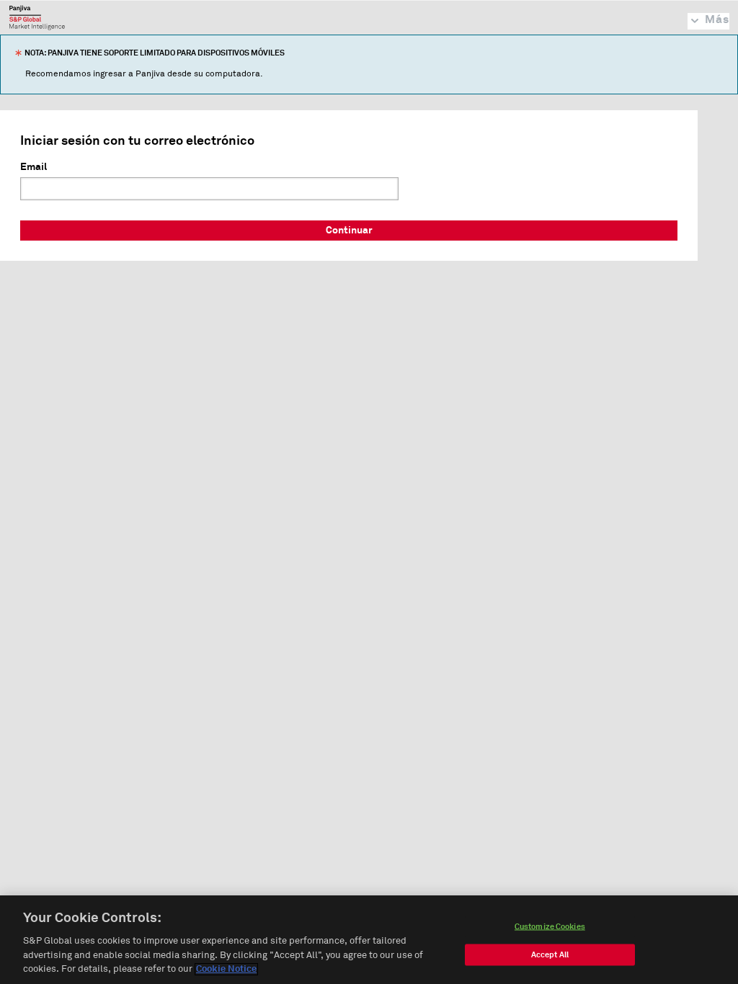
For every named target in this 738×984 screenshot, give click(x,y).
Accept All (550, 955)
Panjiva (37, 17)
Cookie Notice (226, 969)
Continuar (349, 230)
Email (33, 167)
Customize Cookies (550, 927)
